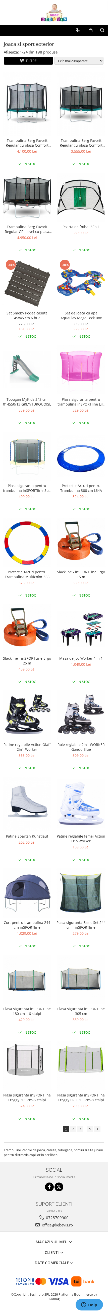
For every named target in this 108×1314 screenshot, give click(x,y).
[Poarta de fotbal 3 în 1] (81, 197)
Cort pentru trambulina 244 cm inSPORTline (27, 925)
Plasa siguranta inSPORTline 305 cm (81, 1011)
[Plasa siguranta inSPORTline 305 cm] (81, 979)
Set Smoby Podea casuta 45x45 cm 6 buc (27, 315)
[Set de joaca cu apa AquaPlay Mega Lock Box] (81, 283)
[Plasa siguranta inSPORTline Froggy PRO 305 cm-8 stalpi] (81, 1065)
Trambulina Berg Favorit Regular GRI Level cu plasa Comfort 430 (27, 229)
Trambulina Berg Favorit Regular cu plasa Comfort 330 (81, 143)
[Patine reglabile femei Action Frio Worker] (81, 803)
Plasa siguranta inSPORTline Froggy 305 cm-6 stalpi (27, 1097)
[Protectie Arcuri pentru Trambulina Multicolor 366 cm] (27, 542)
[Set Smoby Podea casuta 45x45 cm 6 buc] (27, 283)
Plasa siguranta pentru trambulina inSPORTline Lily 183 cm (81, 402)
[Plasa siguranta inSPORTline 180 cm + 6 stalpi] (27, 979)
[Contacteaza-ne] (78, 30)
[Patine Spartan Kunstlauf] (27, 804)
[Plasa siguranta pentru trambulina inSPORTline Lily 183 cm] (81, 369)
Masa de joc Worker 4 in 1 (81, 658)
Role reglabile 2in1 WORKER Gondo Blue (81, 747)
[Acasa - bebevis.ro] (54, 12)
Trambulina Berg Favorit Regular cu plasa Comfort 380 (27, 143)
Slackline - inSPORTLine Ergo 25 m (27, 660)
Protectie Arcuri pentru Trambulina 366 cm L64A (81, 488)
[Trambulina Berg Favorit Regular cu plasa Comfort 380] (27, 104)
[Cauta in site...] (102, 30)
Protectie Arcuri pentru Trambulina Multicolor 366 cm (27, 574)
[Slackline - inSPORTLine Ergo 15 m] (81, 542)
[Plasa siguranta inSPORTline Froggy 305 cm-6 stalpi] (27, 1065)
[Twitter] (59, 1187)
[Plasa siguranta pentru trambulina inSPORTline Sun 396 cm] (27, 456)
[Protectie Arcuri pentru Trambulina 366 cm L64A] (81, 456)
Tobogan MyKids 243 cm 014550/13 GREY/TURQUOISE (27, 402)
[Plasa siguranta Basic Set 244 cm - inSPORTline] (81, 893)
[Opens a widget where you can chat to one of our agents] (89, 1305)
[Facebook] (49, 1187)
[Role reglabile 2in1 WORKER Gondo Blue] (81, 715)
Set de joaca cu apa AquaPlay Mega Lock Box (81, 315)
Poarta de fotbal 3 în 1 (81, 226)
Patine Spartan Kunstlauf (27, 836)
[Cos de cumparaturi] (90, 30)
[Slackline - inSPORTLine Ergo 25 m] (27, 628)
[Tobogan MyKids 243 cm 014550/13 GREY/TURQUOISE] (27, 369)
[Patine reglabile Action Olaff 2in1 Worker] (27, 715)
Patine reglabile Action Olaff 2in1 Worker (27, 747)
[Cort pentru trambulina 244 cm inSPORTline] (27, 893)
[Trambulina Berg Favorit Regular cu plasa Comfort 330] (81, 104)
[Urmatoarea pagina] (97, 1129)
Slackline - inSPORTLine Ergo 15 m (81, 574)
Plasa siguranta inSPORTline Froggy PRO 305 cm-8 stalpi (81, 1097)
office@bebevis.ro (57, 1224)
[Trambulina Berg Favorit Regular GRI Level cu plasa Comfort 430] (27, 197)
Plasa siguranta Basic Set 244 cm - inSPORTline (81, 925)
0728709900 (57, 1217)
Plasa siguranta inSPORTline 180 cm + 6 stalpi (27, 1011)
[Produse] (7, 31)
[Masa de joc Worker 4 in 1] (81, 628)
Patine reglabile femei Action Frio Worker (81, 838)
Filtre (30, 60)
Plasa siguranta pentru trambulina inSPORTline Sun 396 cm (27, 488)
